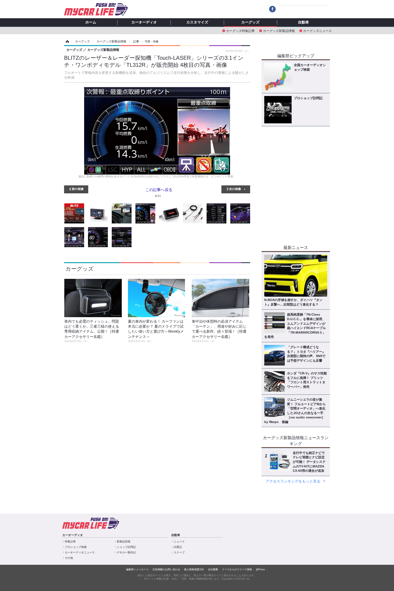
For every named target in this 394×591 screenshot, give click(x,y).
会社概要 (213, 569)
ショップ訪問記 (126, 547)
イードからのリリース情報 (237, 569)
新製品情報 (123, 541)
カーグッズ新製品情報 (279, 30)
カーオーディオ (144, 22)
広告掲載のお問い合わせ (166, 569)
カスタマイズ (197, 22)
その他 (69, 558)
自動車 (303, 22)
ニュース (179, 541)
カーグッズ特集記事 (240, 30)
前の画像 (78, 188)
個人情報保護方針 (194, 569)
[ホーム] (66, 41)
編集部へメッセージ (137, 569)
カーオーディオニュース (80, 552)
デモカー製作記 (126, 552)
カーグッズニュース (317, 30)
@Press (260, 569)
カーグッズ (250, 22)
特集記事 (70, 541)
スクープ (179, 552)
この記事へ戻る (158, 192)
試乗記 (178, 547)
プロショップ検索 (76, 547)
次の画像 (235, 188)
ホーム (90, 22)
